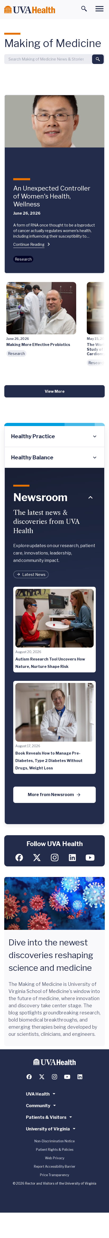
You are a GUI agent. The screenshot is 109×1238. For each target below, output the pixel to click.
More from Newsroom (51, 794)
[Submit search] (98, 59)
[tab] (54, 436)
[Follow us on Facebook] (19, 857)
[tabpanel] (54, 646)
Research (23, 259)
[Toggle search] (84, 8)
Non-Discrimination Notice (54, 1141)
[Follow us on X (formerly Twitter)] (37, 857)
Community (38, 1105)
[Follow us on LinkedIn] (72, 857)
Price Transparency (54, 1175)
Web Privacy (54, 1158)
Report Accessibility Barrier (54, 1166)
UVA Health (38, 1094)
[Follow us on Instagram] (54, 857)
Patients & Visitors (46, 1117)
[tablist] (54, 447)
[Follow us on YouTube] (90, 857)
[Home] (29, 9)
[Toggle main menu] (99, 8)
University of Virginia (48, 1128)
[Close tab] (90, 497)
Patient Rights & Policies (54, 1150)
